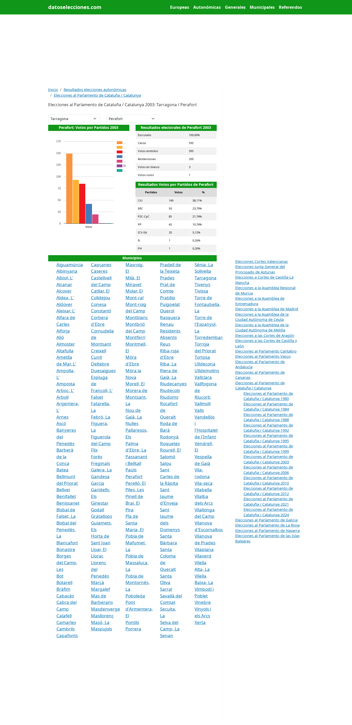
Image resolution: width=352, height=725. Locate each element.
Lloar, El (98, 549)
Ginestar (99, 503)
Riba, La (168, 364)
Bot (59, 576)
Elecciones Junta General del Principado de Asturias (260, 269)
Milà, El (132, 278)
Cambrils (65, 629)
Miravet (133, 284)
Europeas (179, 7)
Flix (94, 450)
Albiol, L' (64, 278)
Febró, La (100, 417)
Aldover (64, 304)
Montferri (135, 337)
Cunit (96, 357)
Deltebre (100, 364)
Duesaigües (103, 370)
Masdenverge (105, 609)
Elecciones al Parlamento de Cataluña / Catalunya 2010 (268, 480)
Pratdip (167, 298)
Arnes (62, 417)
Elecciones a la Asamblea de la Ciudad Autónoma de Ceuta (262, 317)
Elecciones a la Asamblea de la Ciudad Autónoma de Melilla (262, 327)
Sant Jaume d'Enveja (169, 496)
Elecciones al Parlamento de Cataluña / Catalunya (97, 95)
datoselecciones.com (75, 7)
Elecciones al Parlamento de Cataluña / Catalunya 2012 (268, 491)
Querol (167, 311)
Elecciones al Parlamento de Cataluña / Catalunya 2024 (268, 512)
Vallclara (203, 377)
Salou (165, 463)
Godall (97, 510)
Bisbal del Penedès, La (66, 529)
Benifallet (66, 496)
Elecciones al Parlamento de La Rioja (267, 525)
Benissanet (67, 503)
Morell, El (135, 384)
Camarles (66, 622)
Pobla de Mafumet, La (135, 542)
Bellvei (63, 490)
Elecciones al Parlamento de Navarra (267, 530)
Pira (129, 510)
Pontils (132, 622)
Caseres (99, 271)
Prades (167, 278)
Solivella (203, 271)
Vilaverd (203, 556)
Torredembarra (211, 337)
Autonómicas (207, 7)
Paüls (131, 470)
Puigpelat (170, 304)
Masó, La (100, 622)
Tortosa (202, 357)
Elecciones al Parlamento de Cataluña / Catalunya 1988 (268, 417)
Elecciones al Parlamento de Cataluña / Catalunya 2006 (268, 469)
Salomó (167, 457)
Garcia (97, 483)
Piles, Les (134, 490)
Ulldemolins (207, 370)
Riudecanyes (173, 384)
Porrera (133, 629)
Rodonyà (169, 437)
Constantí (101, 311)
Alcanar (64, 284)
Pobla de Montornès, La (137, 582)
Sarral (166, 589)
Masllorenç (102, 616)
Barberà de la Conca (64, 456)
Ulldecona (205, 364)
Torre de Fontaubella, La (208, 304)
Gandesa (100, 476)
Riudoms (169, 397)
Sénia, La (204, 265)
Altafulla (64, 351)
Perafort (134, 476)
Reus (165, 344)
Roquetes (170, 443)
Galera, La (101, 470)
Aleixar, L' (65, 311)
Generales (235, 7)
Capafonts (67, 635)
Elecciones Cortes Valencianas (261, 261)
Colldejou (100, 298)
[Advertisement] (176, 50)
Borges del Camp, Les (67, 562)
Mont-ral (134, 298)
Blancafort (67, 543)
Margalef (100, 589)
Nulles (131, 423)
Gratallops (101, 516)
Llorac (97, 556)
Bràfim (63, 589)
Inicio (53, 89)
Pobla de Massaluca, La (137, 562)
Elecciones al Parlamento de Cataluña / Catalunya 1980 (268, 396)
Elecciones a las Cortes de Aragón (264, 335)
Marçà (97, 582)
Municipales (262, 7)
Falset (97, 397)
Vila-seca (204, 483)
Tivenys (202, 284)
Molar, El (134, 291)
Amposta (65, 384)
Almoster (65, 344)
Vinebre (203, 602)
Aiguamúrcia (69, 265)
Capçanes (101, 265)
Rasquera (170, 317)
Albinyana (66, 271)
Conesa (98, 304)
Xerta (200, 622)
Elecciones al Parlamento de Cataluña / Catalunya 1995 (268, 438)
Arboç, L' (65, 390)
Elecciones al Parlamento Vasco (263, 356)
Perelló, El (135, 483)
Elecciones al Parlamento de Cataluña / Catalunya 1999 (268, 448)
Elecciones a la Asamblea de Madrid (266, 308)
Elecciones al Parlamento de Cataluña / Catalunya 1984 (268, 406)
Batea (62, 470)
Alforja (63, 331)
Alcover (64, 291)
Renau (167, 324)
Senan (166, 635)
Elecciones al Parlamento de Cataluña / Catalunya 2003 (268, 459)
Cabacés (65, 596)
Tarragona (205, 278)
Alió (60, 337)
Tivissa (201, 291)
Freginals (100, 463)
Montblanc (136, 317)
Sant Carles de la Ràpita (169, 476)
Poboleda (135, 596)
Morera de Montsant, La (136, 396)
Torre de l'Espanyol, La (206, 324)
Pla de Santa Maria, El (134, 522)
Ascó (61, 423)
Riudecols (170, 390)
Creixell (98, 351)
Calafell (64, 616)
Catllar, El (100, 291)
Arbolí (62, 397)
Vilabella (203, 490)
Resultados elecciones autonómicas (95, 89)
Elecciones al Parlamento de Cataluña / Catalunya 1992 (268, 427)
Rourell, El (170, 450)
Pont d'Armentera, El (139, 608)
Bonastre (65, 549)
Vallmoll (203, 403)
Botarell (64, 582)
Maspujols (101, 629)
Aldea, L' (65, 298)
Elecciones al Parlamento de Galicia (266, 519)
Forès (96, 457)
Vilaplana (204, 549)
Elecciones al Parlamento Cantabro (266, 351)
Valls (199, 410)
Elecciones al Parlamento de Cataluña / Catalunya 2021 (268, 501)
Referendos (290, 7)
